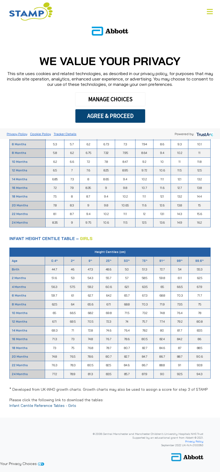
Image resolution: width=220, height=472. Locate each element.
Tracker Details (65, 134)
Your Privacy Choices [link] (19, 463)
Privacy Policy (194, 441)
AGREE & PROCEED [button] (110, 115)
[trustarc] (204, 133)
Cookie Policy (40, 134)
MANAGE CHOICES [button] (110, 99)
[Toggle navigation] (209, 11)
